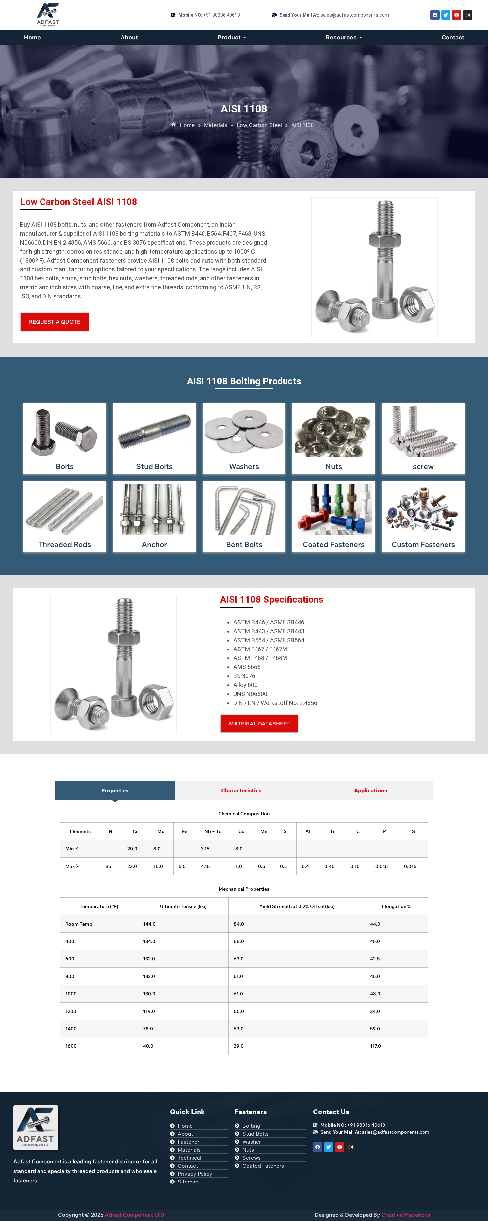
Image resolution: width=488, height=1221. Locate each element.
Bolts (65, 466)
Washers (244, 466)
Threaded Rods (65, 544)
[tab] (115, 790)
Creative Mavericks (405, 1214)
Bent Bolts (244, 544)
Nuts (333, 466)
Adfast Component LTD (133, 1214)
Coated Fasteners (334, 544)
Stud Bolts (154, 466)
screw (423, 466)
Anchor (154, 544)
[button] (259, 723)
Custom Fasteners (423, 544)
